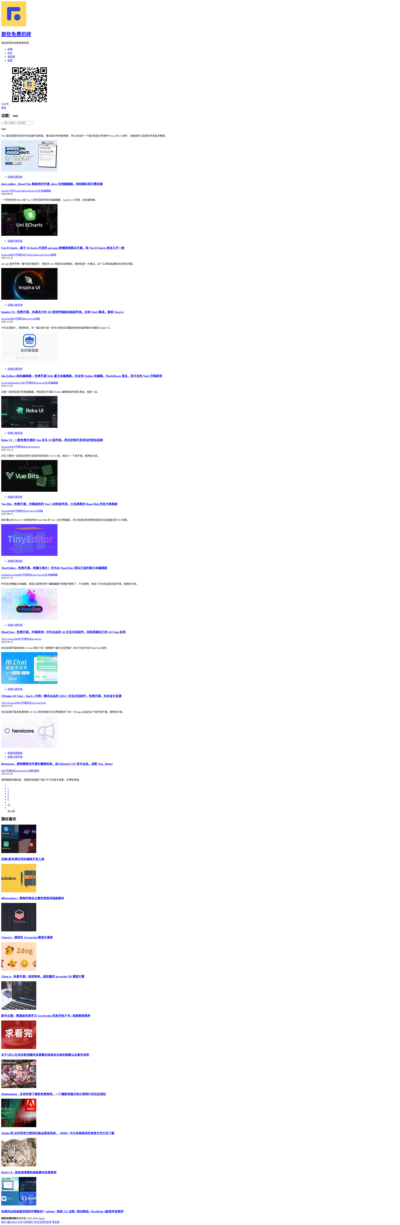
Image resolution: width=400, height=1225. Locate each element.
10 (9, 805)
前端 (10, 49)
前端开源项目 (15, 177)
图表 (53, 254)
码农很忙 (28, 1222)
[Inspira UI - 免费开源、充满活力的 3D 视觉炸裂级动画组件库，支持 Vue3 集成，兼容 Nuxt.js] (29, 299)
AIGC (4, 639)
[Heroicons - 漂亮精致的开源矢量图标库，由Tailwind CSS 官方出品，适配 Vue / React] (29, 747)
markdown (16, 382)
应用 (10, 60)
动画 (37, 318)
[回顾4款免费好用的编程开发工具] (18, 852)
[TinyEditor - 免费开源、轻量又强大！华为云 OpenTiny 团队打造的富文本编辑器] (29, 555)
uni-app (39, 254)
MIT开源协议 (18, 254)
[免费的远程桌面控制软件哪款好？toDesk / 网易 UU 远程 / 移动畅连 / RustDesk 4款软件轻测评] (18, 1204)
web (36, 190)
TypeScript (30, 254)
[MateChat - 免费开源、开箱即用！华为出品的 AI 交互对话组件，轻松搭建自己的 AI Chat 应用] (29, 619)
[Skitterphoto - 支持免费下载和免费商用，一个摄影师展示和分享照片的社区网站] (18, 1087)
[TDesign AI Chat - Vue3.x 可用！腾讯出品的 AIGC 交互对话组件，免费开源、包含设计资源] (29, 683)
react (26, 190)
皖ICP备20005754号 (12, 1222)
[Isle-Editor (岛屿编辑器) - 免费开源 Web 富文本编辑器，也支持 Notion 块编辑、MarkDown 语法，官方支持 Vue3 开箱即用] (29, 362)
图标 (31, 770)
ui (29, 190)
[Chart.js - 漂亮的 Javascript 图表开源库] (18, 930)
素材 (36, 770)
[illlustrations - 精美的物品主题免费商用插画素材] (18, 891)
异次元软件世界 (42, 1222)
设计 (10, 53)
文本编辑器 (44, 190)
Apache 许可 (8, 190)
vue (32, 190)
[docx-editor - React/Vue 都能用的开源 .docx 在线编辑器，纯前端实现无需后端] (29, 170)
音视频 (11, 56)
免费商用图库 (15, 753)
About (41, 1218)
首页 (3, 107)
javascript (19, 190)
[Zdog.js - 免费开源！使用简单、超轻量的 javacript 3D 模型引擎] (18, 969)
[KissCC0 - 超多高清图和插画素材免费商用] (18, 1165)
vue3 (33, 446)
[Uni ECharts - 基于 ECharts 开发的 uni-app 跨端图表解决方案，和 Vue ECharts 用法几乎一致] (29, 235)
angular (5, 574)
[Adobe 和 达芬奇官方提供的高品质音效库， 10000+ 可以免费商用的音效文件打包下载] (18, 1126)
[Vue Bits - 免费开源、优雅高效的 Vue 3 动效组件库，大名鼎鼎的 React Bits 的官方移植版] (29, 491)
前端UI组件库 (15, 305)
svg (22, 770)
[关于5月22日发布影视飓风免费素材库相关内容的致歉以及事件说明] (18, 1048)
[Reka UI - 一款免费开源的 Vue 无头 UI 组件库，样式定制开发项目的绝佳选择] (29, 427)
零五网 (56, 1222)
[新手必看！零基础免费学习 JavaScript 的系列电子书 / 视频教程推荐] (18, 1009)
